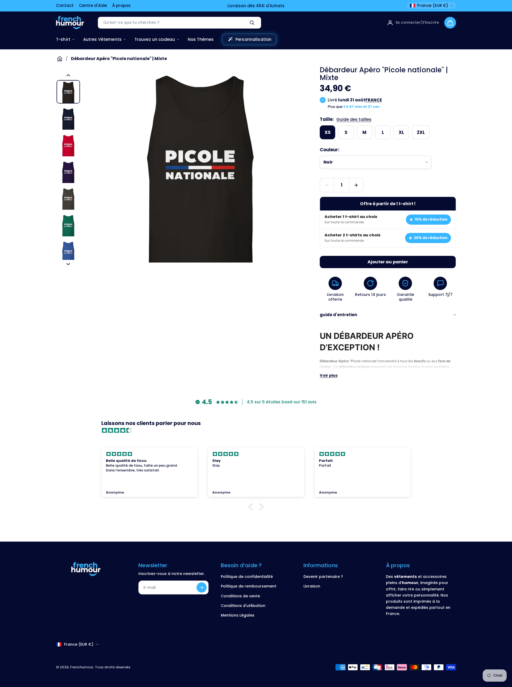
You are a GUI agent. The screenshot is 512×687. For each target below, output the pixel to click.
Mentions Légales (237, 615)
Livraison (311, 586)
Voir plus (329, 375)
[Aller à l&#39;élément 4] (68, 172)
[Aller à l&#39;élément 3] (68, 145)
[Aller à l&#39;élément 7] (68, 252)
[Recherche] (252, 22)
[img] (258, 430)
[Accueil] (59, 58)
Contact (65, 5)
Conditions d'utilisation (243, 605)
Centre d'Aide (93, 5)
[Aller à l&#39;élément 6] (68, 225)
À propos (121, 5)
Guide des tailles (353, 119)
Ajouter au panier (387, 262)
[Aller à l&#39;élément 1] (68, 92)
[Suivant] (68, 264)
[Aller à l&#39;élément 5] (68, 198)
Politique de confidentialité (247, 576)
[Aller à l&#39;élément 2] (68, 118)
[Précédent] (68, 75)
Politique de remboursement (248, 586)
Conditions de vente (240, 596)
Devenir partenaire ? (323, 576)
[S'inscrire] (202, 587)
